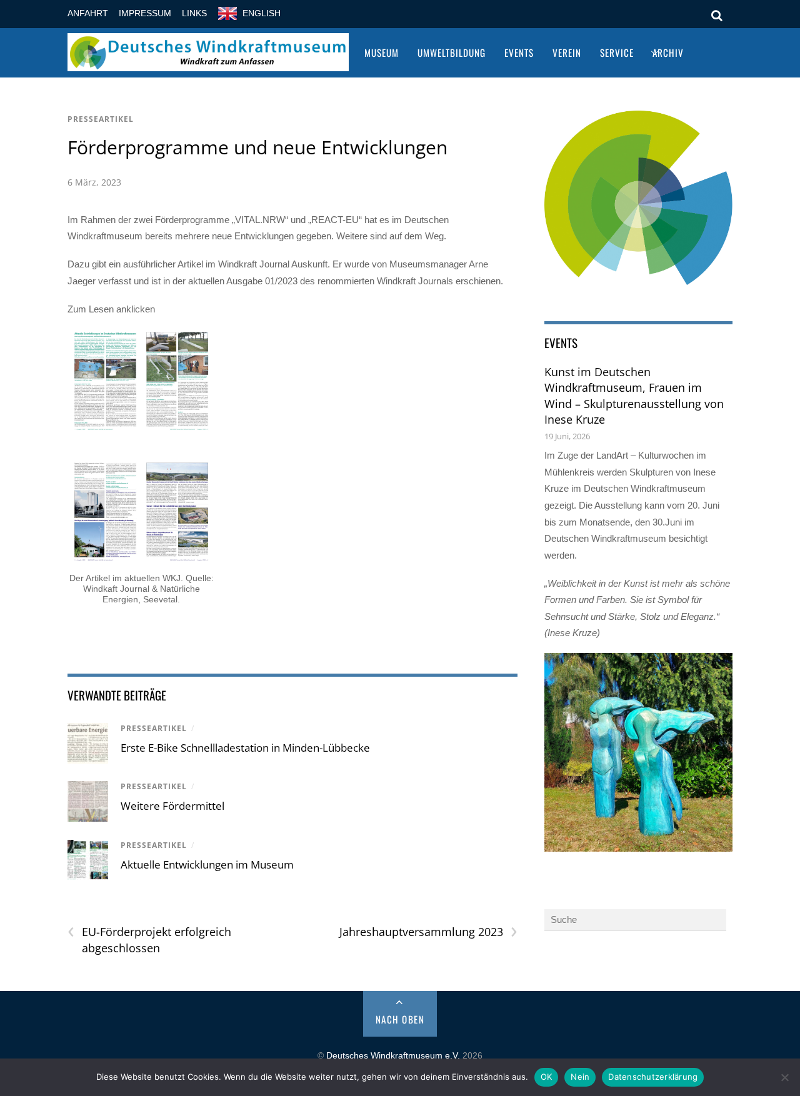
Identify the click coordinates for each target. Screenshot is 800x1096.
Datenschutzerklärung (653, 1077)
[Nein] (784, 1077)
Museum (381, 52)
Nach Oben (400, 1019)
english (261, 13)
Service (617, 52)
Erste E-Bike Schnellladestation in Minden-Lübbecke (245, 747)
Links (194, 13)
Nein (580, 1077)
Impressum (145, 13)
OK (546, 1077)
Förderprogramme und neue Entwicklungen (258, 147)
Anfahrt (88, 13)
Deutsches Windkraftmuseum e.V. (393, 1055)
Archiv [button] (668, 52)
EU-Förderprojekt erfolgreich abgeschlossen (149, 940)
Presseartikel (101, 119)
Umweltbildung (452, 52)
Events (519, 52)
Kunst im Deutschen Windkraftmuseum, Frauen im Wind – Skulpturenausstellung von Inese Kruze (634, 395)
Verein (566, 52)
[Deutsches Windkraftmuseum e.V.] (208, 63)
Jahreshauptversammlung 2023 (428, 932)
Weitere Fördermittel (172, 806)
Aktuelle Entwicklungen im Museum (207, 864)
